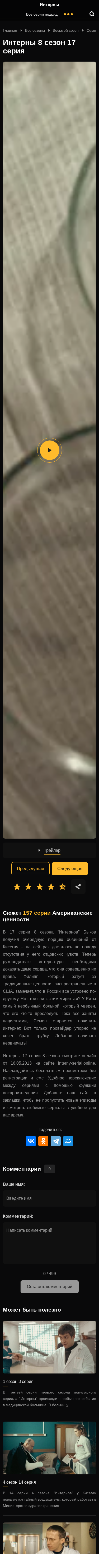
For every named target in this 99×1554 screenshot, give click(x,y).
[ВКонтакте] (31, 1141)
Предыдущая (30, 868)
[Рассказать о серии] (78, 886)
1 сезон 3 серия (18, 1381)
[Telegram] (56, 1141)
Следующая (69, 868)
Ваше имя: (14, 1184)
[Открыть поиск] (92, 14)
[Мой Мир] (68, 1141)
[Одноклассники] (43, 1141)
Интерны (49, 4)
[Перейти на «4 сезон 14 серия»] (49, 1448)
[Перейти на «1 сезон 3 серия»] (49, 1347)
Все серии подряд (42, 14)
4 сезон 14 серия (19, 1482)
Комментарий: (18, 1216)
